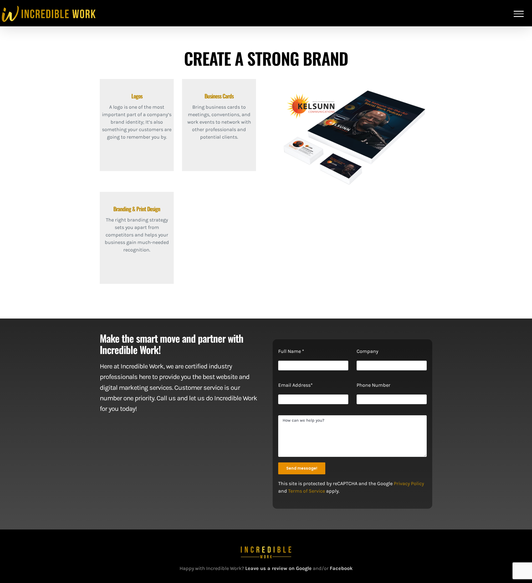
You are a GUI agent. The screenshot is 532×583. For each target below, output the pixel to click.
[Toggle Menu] (519, 14)
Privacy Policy (409, 483)
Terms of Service (306, 491)
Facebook (341, 568)
